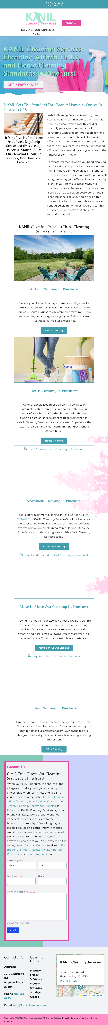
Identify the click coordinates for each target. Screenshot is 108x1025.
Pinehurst (13, 810)
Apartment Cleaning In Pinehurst (54, 500)
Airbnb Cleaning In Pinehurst (54, 288)
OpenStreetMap (97, 995)
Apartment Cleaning (43, 805)
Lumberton (54, 849)
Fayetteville (38, 849)
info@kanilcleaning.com (29, 1005)
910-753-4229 (68, 980)
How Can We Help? (21, 892)
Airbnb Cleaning (17, 805)
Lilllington (22, 849)
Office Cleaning (17, 801)
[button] (80, 987)
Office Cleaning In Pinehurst (54, 707)
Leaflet (84, 995)
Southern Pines (37, 854)
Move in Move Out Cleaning (47, 801)
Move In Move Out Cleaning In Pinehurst (54, 606)
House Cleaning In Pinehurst (54, 390)
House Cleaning (53, 797)
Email (14, 876)
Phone (41, 876)
